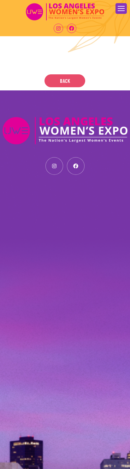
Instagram (58, 28)
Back (65, 80)
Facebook (71, 28)
